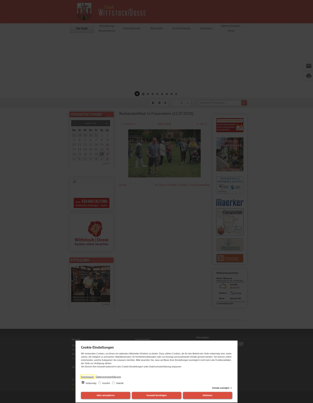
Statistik (119, 383)
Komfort (106, 383)
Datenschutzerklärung (108, 376)
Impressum (87, 376)
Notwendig (91, 383)
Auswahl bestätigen (156, 395)
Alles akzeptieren (105, 395)
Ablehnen (207, 395)
